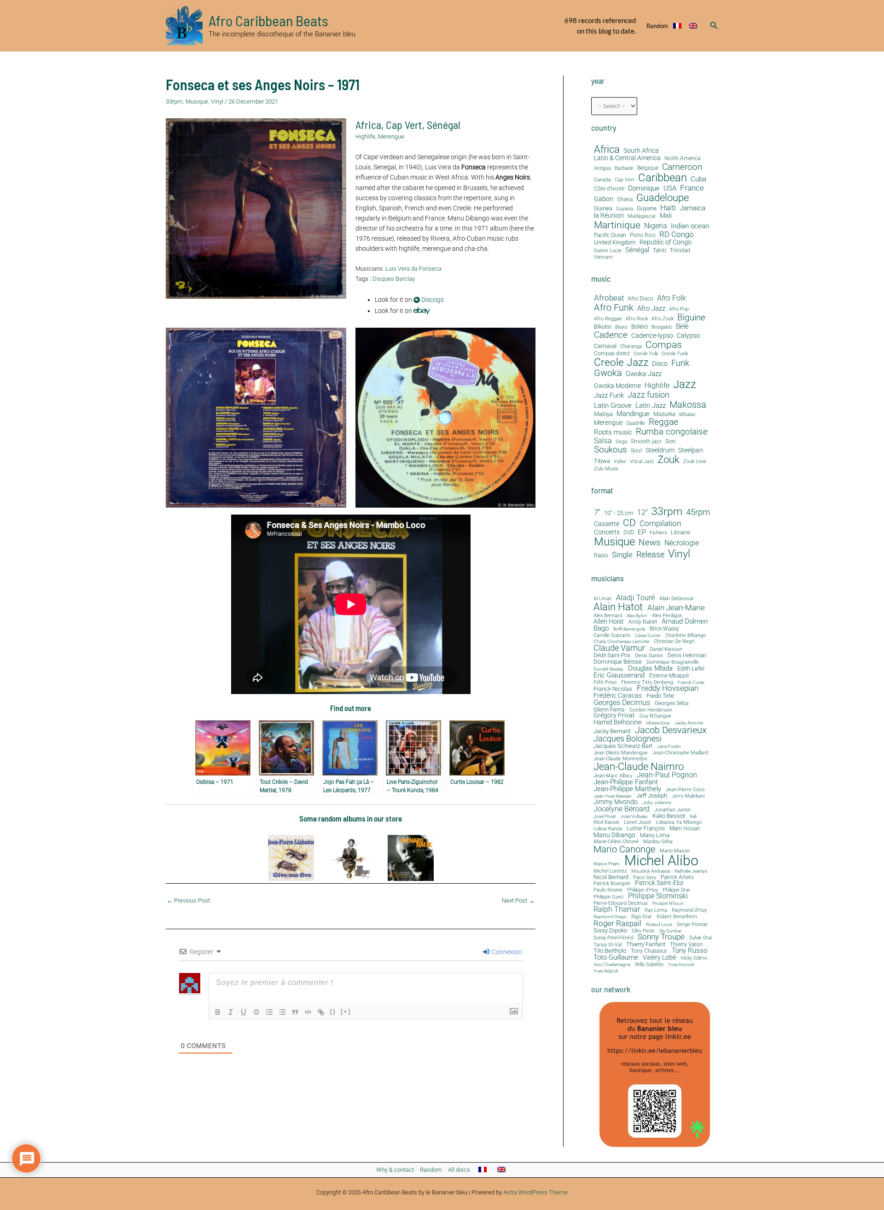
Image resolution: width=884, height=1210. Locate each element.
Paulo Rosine (607, 889)
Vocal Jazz (642, 461)
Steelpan (690, 450)
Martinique (617, 225)
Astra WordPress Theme (535, 1192)
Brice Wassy (664, 629)
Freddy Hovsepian (667, 689)
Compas (664, 345)
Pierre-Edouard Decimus (620, 903)
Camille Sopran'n (611, 635)
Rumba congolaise (672, 432)
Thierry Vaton (686, 944)
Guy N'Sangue (655, 716)
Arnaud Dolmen (685, 621)
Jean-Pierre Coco (685, 790)
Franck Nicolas (612, 689)
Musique (197, 101)
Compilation (660, 523)
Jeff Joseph (651, 796)
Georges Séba (671, 703)
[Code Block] (308, 1012)
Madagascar (642, 216)
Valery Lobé (659, 958)
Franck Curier (691, 682)
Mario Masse (675, 850)
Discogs (432, 299)
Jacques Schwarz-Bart (622, 746)
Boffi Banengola (629, 629)
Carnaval (605, 346)
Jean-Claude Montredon (620, 758)
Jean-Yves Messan (612, 796)
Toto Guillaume (615, 957)
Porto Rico (643, 235)
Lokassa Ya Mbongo (679, 822)
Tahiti (659, 251)
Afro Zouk (662, 319)
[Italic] (230, 1012)
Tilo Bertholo (609, 951)
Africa (368, 124)
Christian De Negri (674, 641)
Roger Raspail (617, 923)
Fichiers (658, 533)
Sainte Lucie (608, 251)
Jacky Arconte (689, 723)
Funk (680, 363)
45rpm (698, 512)
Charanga (631, 346)
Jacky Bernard (611, 732)
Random (657, 25)
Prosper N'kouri (667, 903)
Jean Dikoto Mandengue (620, 753)
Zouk (668, 459)
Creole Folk (646, 354)
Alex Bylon (637, 616)
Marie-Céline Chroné (616, 842)
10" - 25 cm (619, 513)
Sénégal (443, 124)
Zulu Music (606, 469)
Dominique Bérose (617, 662)
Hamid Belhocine (617, 722)
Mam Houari (684, 829)
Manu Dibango (614, 835)
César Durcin (648, 635)
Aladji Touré (635, 598)
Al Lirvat (602, 599)
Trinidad (680, 251)
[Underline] (243, 1012)
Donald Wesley (608, 669)
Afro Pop (679, 309)
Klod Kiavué (606, 822)
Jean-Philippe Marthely (627, 789)
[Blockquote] (295, 1012)
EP (642, 532)
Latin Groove (613, 406)
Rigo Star (641, 916)
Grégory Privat (614, 715)
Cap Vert (404, 124)
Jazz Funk (609, 395)
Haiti (668, 207)
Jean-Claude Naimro (638, 766)
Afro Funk (614, 308)
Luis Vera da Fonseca (413, 268)
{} (333, 1011)
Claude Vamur (619, 648)
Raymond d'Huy (689, 910)
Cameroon (682, 167)
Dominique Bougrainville (672, 662)
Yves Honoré (681, 964)
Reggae (663, 422)
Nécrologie (681, 543)
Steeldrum (660, 450)
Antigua (602, 168)
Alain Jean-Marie (676, 608)
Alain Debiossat (676, 598)
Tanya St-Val (607, 944)
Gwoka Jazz (644, 374)
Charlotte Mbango (685, 635)
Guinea (603, 208)
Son (670, 441)
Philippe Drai (676, 889)
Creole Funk (675, 354)
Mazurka (664, 414)
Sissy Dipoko (610, 930)
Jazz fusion (648, 394)
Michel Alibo (661, 861)
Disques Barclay (393, 278)
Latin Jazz (650, 406)
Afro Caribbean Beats (268, 20)
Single (622, 554)
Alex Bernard (607, 615)
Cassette (606, 524)
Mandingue (633, 413)
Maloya (603, 414)
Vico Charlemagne (611, 964)
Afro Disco (640, 299)
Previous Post (188, 900)
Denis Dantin (649, 655)
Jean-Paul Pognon (667, 775)
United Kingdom (615, 242)
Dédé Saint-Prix (611, 656)
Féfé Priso (604, 682)
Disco (660, 363)
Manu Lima (654, 836)
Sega (621, 442)
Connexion (506, 951)
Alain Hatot (618, 607)
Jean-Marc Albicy (612, 775)
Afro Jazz (651, 309)
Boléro (639, 327)
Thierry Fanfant (645, 944)
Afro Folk (671, 298)
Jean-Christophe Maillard (680, 752)
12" (642, 513)
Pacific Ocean (610, 235)
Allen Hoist (608, 621)
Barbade (624, 168)
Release (650, 554)
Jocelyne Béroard (621, 809)
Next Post (518, 900)
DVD (628, 533)
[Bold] (217, 1012)
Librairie (680, 533)
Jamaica (692, 208)
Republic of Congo (666, 242)
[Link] (320, 1012)
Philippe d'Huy (642, 889)
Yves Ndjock (605, 971)
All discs (459, 1169)
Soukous (610, 449)
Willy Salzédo (649, 964)
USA (669, 188)
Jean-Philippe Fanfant (625, 782)
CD (629, 523)
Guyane (647, 208)
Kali (693, 816)
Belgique (647, 168)
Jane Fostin (669, 746)
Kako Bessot (668, 816)
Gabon (603, 199)
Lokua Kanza (607, 828)
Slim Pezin (643, 931)
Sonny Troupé (661, 937)
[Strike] (256, 1012)
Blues (621, 327)
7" (597, 512)
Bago (601, 628)
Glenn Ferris (609, 709)
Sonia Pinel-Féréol (613, 938)
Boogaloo (661, 327)
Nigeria (655, 226)
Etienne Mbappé (669, 676)
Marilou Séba (658, 842)
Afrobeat (609, 298)
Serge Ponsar (692, 924)
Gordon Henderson (650, 710)
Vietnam (603, 257)
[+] (346, 1011)
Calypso (688, 335)
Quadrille (635, 423)
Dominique (644, 188)
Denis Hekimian (687, 655)
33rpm (174, 101)
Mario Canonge (624, 849)
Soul (636, 451)
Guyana (624, 209)
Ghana (625, 200)
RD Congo (676, 234)
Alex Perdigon (667, 615)
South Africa (641, 150)
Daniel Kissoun (666, 649)
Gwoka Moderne (617, 385)
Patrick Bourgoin (611, 883)
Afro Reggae (608, 319)
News (650, 542)
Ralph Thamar (616, 910)
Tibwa (602, 461)
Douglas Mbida (650, 668)
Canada (602, 179)
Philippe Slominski (658, 896)
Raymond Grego (610, 917)
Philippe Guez (608, 896)
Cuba (698, 179)
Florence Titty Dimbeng (647, 682)
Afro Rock (637, 319)
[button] (714, 25)
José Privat (604, 816)
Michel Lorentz (610, 871)
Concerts (607, 532)
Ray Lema (656, 910)
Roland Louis (659, 924)
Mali (666, 215)
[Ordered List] (269, 1012)
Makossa (687, 404)
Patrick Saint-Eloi (659, 883)
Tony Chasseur (649, 951)
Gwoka (608, 373)
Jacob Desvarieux (671, 730)
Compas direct (612, 354)
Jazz (684, 384)
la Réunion (609, 215)
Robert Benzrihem (677, 917)
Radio (601, 556)
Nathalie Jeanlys (691, 871)
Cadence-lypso (652, 335)
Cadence (611, 335)
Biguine (691, 317)
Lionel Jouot (637, 822)
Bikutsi (602, 327)
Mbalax (687, 414)
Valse (620, 461)
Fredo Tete (660, 696)
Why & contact (395, 1169)
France (692, 188)
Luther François (646, 828)
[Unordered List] (282, 1012)
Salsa (603, 441)
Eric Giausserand (619, 675)
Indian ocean (690, 226)
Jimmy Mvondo (615, 802)
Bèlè (682, 326)
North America (682, 159)
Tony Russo (689, 950)
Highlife (365, 136)
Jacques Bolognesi (627, 739)
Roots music (613, 432)
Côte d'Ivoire (609, 189)
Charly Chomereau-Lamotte (621, 641)
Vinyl (217, 101)
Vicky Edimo (693, 958)
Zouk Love (694, 461)
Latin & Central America (627, 158)
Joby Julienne (656, 802)
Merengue (391, 136)
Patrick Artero (677, 877)
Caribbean (662, 178)
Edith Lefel (690, 669)
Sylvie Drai (700, 938)
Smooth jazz (646, 442)
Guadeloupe (662, 197)
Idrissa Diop (658, 723)
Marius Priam (606, 864)
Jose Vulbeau (634, 816)
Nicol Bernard (610, 877)
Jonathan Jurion (672, 810)
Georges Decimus (621, 702)
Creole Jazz (621, 362)
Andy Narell (642, 622)
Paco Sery (644, 877)
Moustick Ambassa (650, 871)
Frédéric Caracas (617, 696)
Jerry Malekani (688, 796)
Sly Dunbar (670, 931)
